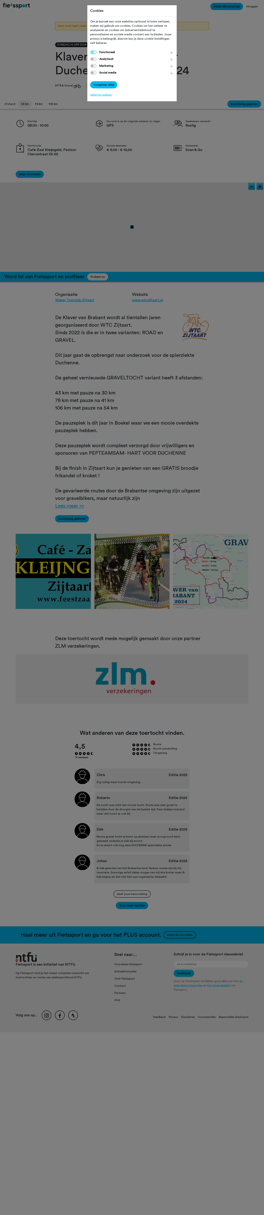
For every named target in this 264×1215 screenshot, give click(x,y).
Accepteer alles (103, 84)
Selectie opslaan (101, 94)
